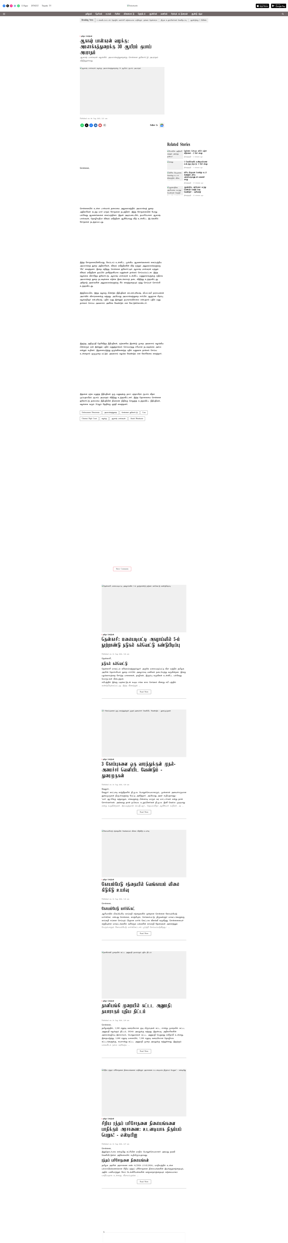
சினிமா (117, 14)
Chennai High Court (89, 419)
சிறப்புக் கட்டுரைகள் (179, 14)
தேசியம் (99, 14)
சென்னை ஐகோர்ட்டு (130, 413)
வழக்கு (104, 419)
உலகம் (108, 14)
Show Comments (122, 569)
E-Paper (25, 6)
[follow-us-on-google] (161, 125)
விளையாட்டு (129, 14)
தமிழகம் (89, 14)
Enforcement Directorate (90, 413)
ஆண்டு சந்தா (196, 14)
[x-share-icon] (86, 127)
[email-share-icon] (100, 127)
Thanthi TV (46, 6)
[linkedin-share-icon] (95, 127)
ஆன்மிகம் (153, 14)
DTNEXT (35, 6)
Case (144, 413)
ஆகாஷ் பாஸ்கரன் (118, 419)
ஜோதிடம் (141, 14)
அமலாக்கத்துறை (110, 413)
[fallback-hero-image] (175, 154)
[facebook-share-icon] (91, 127)
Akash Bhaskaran (136, 419)
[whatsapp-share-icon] (82, 127)
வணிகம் (164, 14)
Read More (144, 692)
